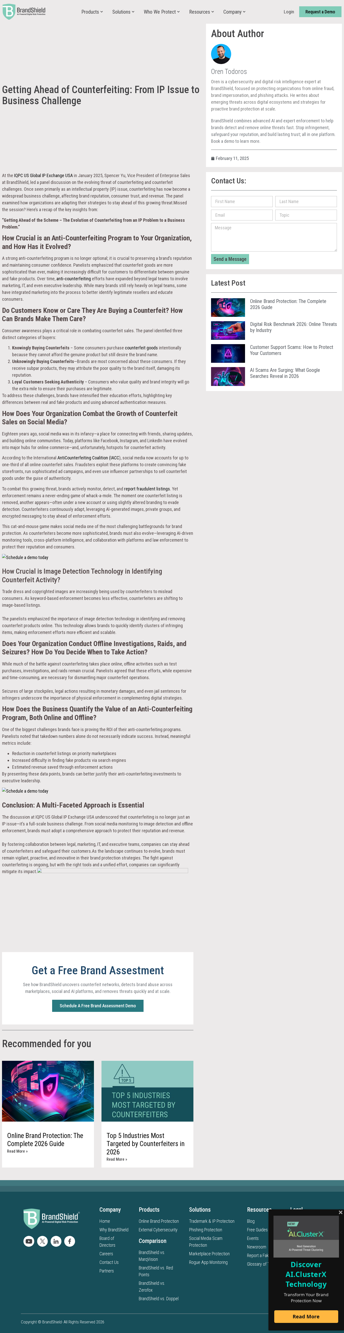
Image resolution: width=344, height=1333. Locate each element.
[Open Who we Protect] (178, 12)
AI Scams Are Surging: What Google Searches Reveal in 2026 (285, 373)
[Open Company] (244, 12)
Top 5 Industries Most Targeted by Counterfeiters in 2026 (146, 1144)
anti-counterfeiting (73, 278)
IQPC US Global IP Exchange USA (43, 175)
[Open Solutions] (133, 12)
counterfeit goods (141, 347)
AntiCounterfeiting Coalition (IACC (88, 457)
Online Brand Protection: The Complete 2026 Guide (45, 1140)
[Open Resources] (212, 12)
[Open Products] (101, 12)
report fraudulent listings (147, 488)
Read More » (17, 1151)
